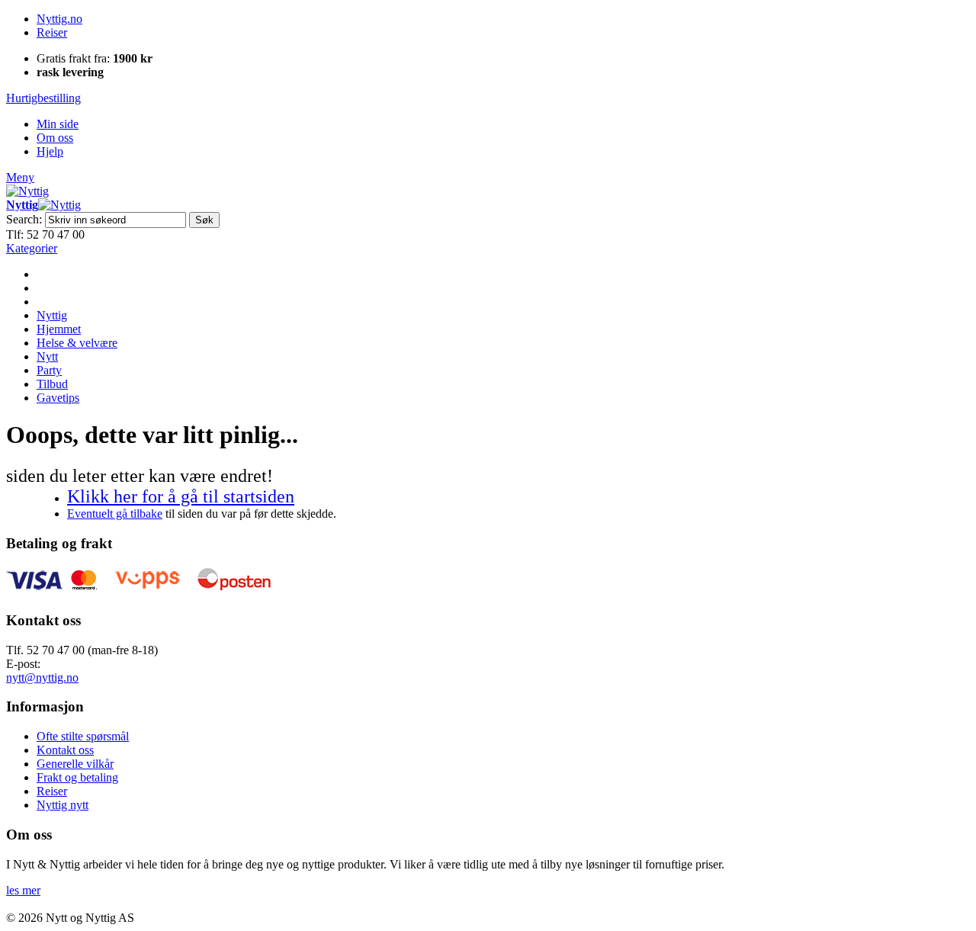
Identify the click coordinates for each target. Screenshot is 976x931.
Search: (24, 219)
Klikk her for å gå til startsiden (180, 496)
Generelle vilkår (75, 763)
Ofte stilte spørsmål (83, 736)
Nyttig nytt (62, 804)
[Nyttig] (27, 191)
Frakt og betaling (77, 777)
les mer (23, 890)
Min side (58, 123)
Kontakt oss (65, 749)
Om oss (55, 137)
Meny (20, 177)
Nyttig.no (59, 18)
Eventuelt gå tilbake (114, 513)
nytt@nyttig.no (42, 677)
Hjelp (50, 151)
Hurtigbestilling (43, 97)
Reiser (52, 32)
